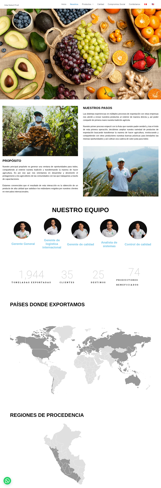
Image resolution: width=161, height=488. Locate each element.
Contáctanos (134, 4)
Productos (86, 4)
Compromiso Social (116, 4)
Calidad (100, 4)
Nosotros (74, 4)
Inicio (64, 4)
